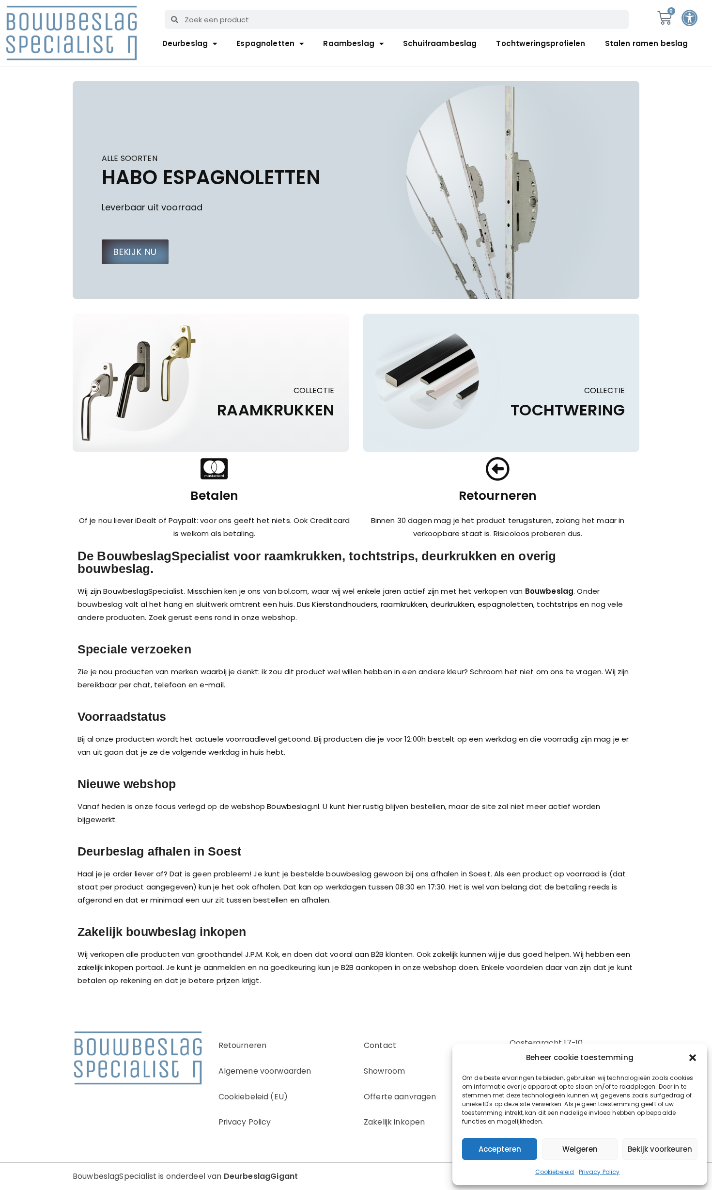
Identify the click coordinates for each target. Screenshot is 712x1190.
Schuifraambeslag (440, 43)
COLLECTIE (314, 391)
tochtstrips (557, 604)
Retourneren (242, 1045)
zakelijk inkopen (105, 967)
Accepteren (500, 1149)
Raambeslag (348, 43)
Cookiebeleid (554, 1172)
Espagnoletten (265, 43)
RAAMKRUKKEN (275, 410)
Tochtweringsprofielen (540, 43)
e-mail (212, 685)
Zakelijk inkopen (394, 1121)
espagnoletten (505, 604)
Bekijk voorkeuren (660, 1149)
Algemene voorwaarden (264, 1071)
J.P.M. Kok (262, 954)
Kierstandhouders (344, 604)
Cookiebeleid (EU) (253, 1096)
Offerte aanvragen (400, 1096)
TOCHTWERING (568, 410)
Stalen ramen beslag (646, 43)
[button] (692, 1058)
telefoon (170, 685)
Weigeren (580, 1149)
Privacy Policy (599, 1172)
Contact (380, 1045)
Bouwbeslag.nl (293, 806)
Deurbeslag (185, 43)
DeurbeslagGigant (261, 1176)
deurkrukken (452, 604)
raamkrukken (404, 604)
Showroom (384, 1071)
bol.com (293, 591)
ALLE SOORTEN (129, 159)
